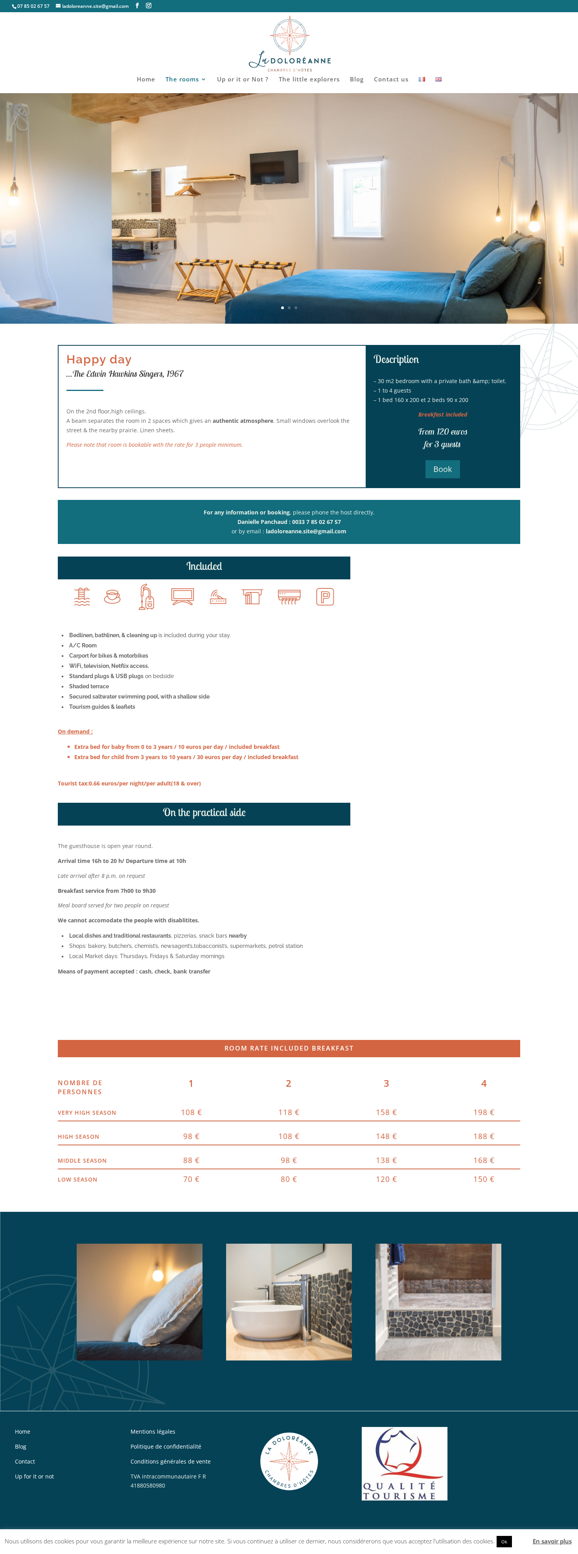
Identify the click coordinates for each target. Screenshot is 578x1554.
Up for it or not (34, 1476)
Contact (25, 1461)
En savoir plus (552, 1541)
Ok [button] (504, 1542)
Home (146, 79)
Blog (357, 79)
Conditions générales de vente (171, 1461)
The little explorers (309, 79)
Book (442, 469)
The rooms (182, 79)
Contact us (391, 79)
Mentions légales (153, 1431)
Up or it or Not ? (243, 79)
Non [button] (521, 1541)
